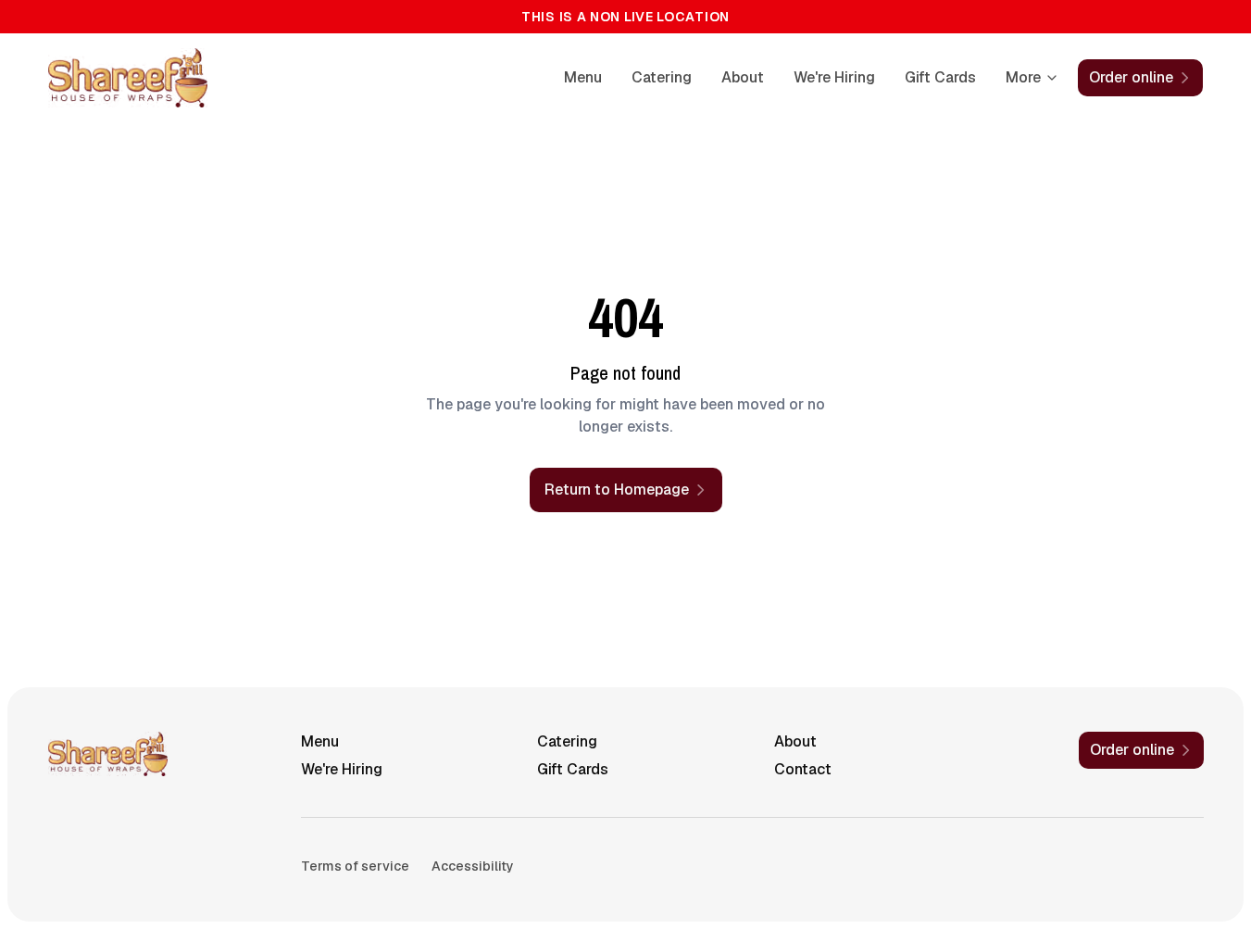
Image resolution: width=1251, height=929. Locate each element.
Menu (583, 77)
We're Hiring (834, 77)
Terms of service (355, 866)
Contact (803, 769)
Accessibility (473, 866)
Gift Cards (940, 77)
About (742, 77)
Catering (662, 77)
